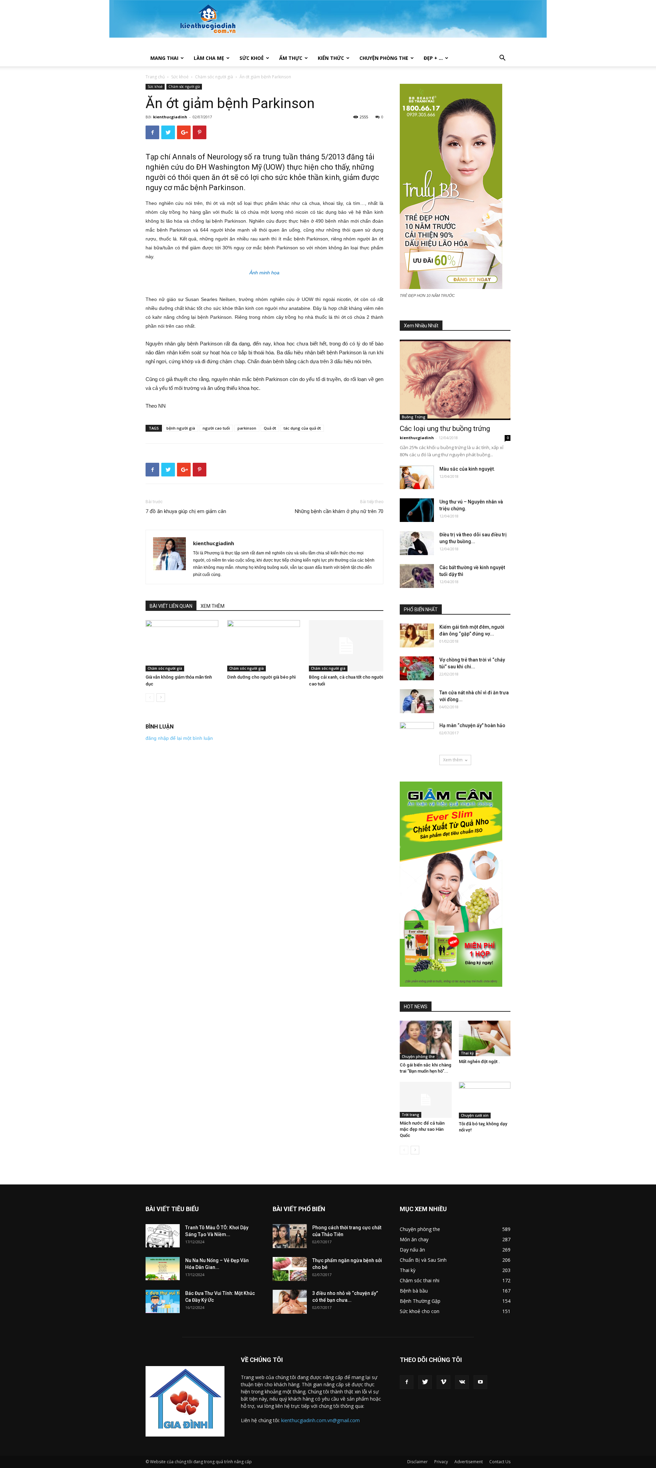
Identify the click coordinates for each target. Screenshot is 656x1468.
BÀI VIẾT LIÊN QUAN (171, 606)
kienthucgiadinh (170, 116)
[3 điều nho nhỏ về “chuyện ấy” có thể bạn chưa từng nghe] (290, 1302)
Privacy (441, 1462)
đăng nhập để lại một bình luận (179, 738)
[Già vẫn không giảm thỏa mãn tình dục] (183, 645)
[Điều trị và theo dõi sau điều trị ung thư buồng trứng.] (417, 543)
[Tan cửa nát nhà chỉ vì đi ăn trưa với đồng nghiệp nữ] (417, 701)
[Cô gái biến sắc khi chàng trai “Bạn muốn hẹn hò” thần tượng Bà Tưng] (426, 1040)
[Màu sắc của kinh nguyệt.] (417, 477)
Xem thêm (453, 760)
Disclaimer (417, 1462)
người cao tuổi (216, 428)
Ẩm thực (290, 58)
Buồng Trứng (413, 417)
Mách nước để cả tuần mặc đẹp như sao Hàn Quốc (422, 1129)
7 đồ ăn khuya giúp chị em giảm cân (186, 511)
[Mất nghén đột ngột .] (485, 1038)
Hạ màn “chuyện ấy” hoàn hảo (472, 725)
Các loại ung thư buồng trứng (445, 428)
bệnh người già (180, 428)
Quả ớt (270, 428)
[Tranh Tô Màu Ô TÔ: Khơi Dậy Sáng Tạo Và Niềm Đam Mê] (163, 1236)
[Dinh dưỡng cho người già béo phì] (264, 645)
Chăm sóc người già (214, 77)
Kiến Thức (331, 58)
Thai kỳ (467, 1053)
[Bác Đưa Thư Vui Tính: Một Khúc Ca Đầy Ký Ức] (163, 1301)
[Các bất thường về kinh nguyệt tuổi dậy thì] (417, 576)
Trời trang (410, 1114)
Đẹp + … (433, 58)
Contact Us (499, 1462)
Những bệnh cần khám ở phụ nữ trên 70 (339, 511)
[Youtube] (480, 1382)
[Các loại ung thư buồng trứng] (455, 380)
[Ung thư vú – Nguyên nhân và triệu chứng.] (417, 510)
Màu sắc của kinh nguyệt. (467, 469)
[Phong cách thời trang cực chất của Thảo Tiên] (290, 1236)
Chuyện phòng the (383, 58)
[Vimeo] (443, 1382)
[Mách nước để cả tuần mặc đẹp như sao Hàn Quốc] (426, 1099)
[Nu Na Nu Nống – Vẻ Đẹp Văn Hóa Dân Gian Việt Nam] (163, 1269)
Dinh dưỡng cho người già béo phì (261, 677)
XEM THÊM (212, 606)
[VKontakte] (462, 1382)
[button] (502, 58)
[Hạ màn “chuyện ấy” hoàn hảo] (417, 734)
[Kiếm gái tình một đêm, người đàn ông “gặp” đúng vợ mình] (417, 635)
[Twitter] (425, 1382)
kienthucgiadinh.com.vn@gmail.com (320, 1420)
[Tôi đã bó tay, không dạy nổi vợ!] (485, 1100)
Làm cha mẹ (209, 58)
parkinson (246, 428)
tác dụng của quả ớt (302, 428)
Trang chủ (155, 77)
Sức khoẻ (252, 58)
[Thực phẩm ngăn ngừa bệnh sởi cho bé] (290, 1269)
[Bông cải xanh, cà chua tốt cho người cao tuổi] (346, 645)
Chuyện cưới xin (475, 1115)
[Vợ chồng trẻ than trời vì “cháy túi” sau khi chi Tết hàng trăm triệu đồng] (417, 668)
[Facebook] (406, 1382)
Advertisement (468, 1462)
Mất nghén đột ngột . (479, 1061)
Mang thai (164, 58)
